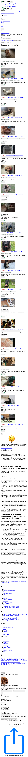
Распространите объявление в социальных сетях (15, 614)
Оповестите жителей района (10, 618)
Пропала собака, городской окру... (14, 175)
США (4, 651)
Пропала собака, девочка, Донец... (14, 251)
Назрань (5, 630)
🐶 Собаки (11, 40)
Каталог (5, 15)
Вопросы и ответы (5, 11)
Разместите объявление (9, 590)
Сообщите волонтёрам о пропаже (11, 617)
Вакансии (9, 6)
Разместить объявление (6, 448)
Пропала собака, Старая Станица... (14, 136)
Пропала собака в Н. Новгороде (13, 289)
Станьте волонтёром (8, 627)
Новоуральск (6, 634)
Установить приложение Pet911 (11, 606)
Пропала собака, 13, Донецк (13, 386)
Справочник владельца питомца (11, 595)
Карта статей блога (8, 597)
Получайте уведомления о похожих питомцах (14, 620)
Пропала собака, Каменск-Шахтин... (15, 78)
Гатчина (5, 631)
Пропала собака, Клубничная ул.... (14, 348)
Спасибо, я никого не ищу (18, 690)
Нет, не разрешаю (12, 719)
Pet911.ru (2, 40)
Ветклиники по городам (9, 604)
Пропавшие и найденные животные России (11, 656)
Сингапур (5, 646)
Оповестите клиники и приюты (11, 615)
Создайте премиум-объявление (11, 619)
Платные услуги (23, 11)
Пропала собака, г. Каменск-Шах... (14, 329)
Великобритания (7, 650)
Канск (4, 629)
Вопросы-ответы (7, 599)
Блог (4, 594)
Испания (5, 648)
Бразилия (5, 642)
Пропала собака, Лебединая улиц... (14, 194)
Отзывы (14, 6)
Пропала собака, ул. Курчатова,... (14, 405)
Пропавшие (6, 40)
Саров (4, 632)
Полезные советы (14, 11)
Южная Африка (7, 647)
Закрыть (3, 676)
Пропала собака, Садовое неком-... (14, 117)
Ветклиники (6, 603)
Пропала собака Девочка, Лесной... (14, 155)
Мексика (5, 645)
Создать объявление (5, 21)
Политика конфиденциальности (13, 659)
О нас (17, 6)
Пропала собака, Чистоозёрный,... (14, 232)
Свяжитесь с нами (7, 602)
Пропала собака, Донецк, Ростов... (14, 270)
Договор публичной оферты (14, 660)
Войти (2, 22)
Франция (5, 643)
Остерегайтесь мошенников (7, 13)
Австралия (6, 641)
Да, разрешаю (4, 719)
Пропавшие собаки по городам (12, 663)
